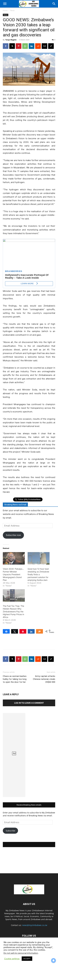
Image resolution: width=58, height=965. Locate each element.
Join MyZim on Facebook (29, 844)
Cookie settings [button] (12, 958)
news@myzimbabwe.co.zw (34, 925)
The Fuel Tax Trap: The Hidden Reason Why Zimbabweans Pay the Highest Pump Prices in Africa (13, 611)
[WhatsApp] (25, 46)
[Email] (44, 46)
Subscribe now (13, 535)
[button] (4, 4)
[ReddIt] (38, 46)
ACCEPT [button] (27, 958)
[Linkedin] (31, 46)
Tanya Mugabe (11, 40)
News (12, 10)
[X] (12, 46)
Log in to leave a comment (29, 703)
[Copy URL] (51, 46)
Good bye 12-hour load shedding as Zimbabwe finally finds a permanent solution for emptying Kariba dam (38, 574)
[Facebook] (5, 46)
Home (5, 10)
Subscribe (10, 830)
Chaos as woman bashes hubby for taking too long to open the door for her (14, 679)
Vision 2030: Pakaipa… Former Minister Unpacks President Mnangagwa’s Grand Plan (13, 574)
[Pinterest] (18, 46)
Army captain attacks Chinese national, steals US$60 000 (44, 679)
